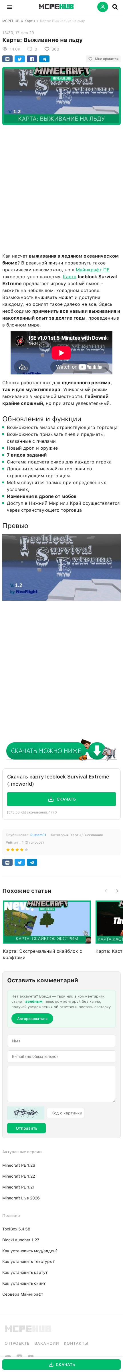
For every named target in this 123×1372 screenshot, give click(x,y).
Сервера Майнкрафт (22, 1294)
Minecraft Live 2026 (21, 1198)
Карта (69, 276)
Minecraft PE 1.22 (18, 1176)
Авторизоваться (32, 1019)
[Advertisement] (61, 187)
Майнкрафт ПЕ (93, 270)
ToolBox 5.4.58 (16, 1229)
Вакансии (46, 1343)
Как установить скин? (23, 1283)
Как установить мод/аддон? (29, 1251)
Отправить (26, 1128)
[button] (10, 7)
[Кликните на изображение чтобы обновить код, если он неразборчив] (25, 1113)
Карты (30, 21)
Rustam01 (38, 835)
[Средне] (17, 851)
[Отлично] (26, 851)
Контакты (76, 1343)
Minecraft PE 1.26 (18, 1165)
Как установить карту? (24, 1272)
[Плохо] (8, 851)
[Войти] (102, 7)
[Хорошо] (21, 851)
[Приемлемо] (12, 851)
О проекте (17, 1343)
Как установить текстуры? (28, 1261)
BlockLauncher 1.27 (20, 1240)
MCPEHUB (10, 21)
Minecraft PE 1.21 (18, 1187)
